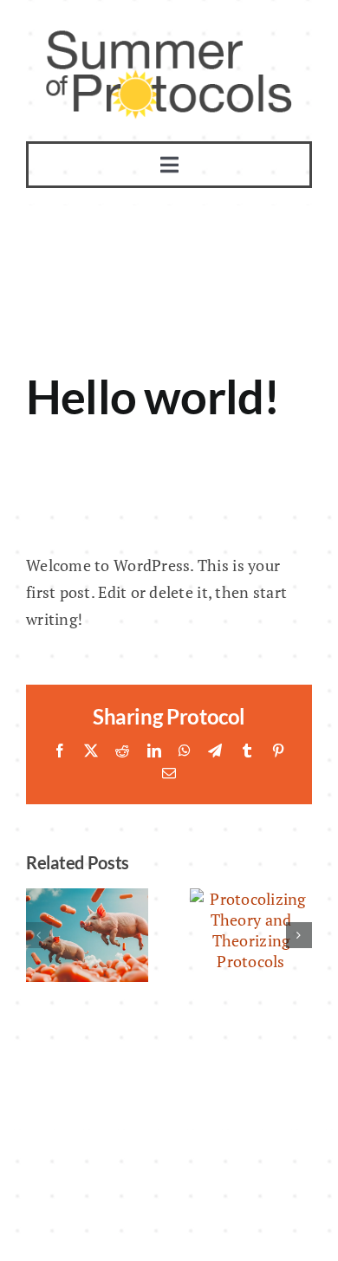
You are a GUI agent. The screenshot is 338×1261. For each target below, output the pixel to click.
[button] (39, 935)
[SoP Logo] (169, 33)
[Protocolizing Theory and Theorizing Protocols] (251, 898)
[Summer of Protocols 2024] (87, 898)
